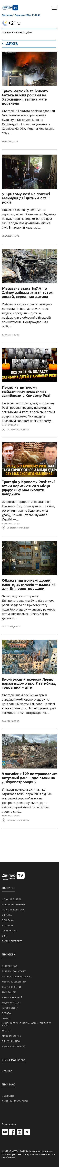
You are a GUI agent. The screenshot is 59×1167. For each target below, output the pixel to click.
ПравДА (6, 1013)
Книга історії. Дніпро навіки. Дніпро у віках (26, 1024)
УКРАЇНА (7, 915)
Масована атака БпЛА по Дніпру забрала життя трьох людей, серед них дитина (27, 292)
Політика (8, 920)
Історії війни (10, 1008)
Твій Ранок (9, 992)
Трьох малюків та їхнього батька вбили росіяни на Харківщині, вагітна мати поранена (25, 97)
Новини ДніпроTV (13, 910)
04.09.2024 (7, 721)
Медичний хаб (11, 1003)
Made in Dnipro (11, 1036)
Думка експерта (12, 941)
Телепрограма (13, 1059)
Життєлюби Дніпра (14, 982)
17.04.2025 (7, 334)
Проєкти (9, 954)
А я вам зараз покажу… (17, 976)
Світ (4, 936)
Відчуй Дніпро (11, 1041)
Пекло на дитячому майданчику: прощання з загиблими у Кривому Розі (26, 391)
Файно (6, 1018)
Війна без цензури (14, 1046)
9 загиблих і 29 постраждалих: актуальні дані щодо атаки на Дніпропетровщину (29, 778)
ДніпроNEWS (10, 966)
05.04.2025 (7, 626)
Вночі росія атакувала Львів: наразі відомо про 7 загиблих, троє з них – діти (29, 683)
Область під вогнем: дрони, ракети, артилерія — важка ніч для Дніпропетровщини (29, 584)
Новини (8, 887)
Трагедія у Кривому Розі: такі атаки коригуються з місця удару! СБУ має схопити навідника (28, 488)
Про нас (8, 1084)
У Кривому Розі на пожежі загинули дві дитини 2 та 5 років (26, 198)
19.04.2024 (7, 815)
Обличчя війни (11, 987)
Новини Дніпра (11, 899)
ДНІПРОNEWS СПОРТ (14, 971)
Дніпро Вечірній (12, 997)
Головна (6, 32)
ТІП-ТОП (6, 1031)
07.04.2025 (7, 425)
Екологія (7, 925)
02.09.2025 (7, 236)
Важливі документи (15, 1101)
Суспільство (10, 931)
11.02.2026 (7, 141)
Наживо (7, 1071)
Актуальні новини (14, 904)
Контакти (8, 1096)
